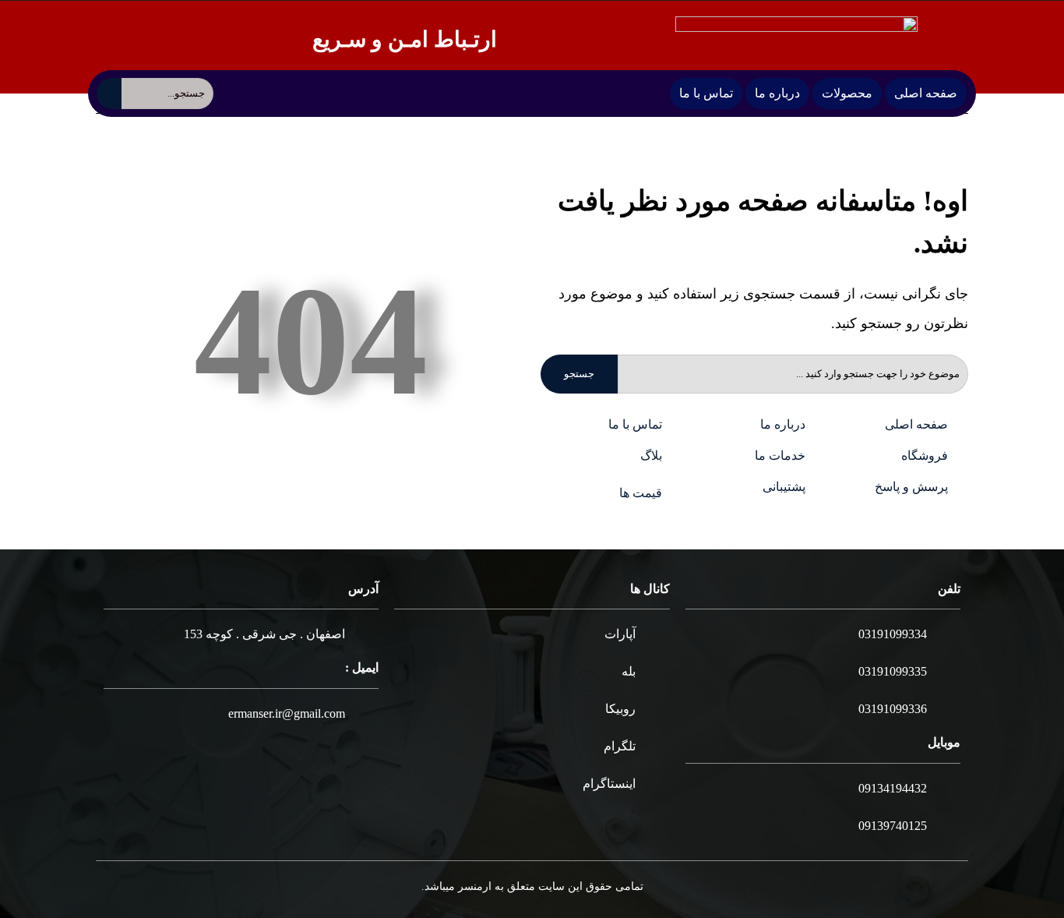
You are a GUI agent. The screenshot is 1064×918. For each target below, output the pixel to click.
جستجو (579, 374)
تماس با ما (706, 93)
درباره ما (777, 93)
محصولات (847, 93)
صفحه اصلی (925, 93)
